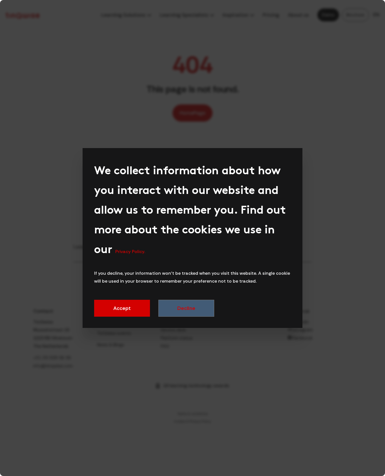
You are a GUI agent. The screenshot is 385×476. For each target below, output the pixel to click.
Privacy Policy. (130, 251)
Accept (121, 308)
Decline (186, 308)
